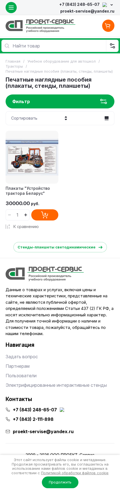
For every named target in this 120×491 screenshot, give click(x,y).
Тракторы (14, 66)
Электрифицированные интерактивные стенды (56, 385)
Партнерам (18, 366)
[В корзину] (44, 214)
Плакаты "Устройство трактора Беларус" (28, 191)
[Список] (106, 118)
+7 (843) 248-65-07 (79, 4)
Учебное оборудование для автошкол (61, 61)
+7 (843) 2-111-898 (33, 419)
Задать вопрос (22, 356)
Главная (13, 61)
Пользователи (21, 375)
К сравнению (26, 226)
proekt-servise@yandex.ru (87, 11)
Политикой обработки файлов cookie (75, 473)
